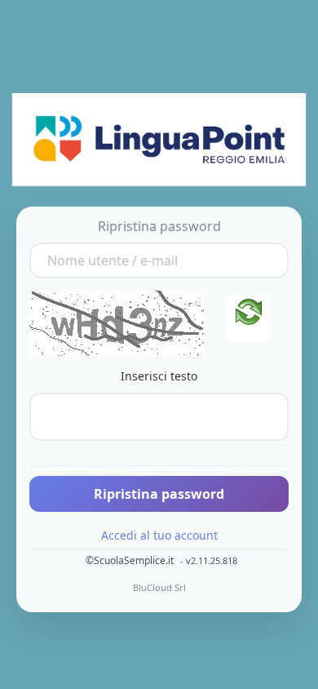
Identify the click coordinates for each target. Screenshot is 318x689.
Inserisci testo (159, 376)
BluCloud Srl (159, 587)
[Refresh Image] (248, 318)
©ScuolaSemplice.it (130, 560)
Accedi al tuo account (159, 535)
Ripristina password (159, 494)
